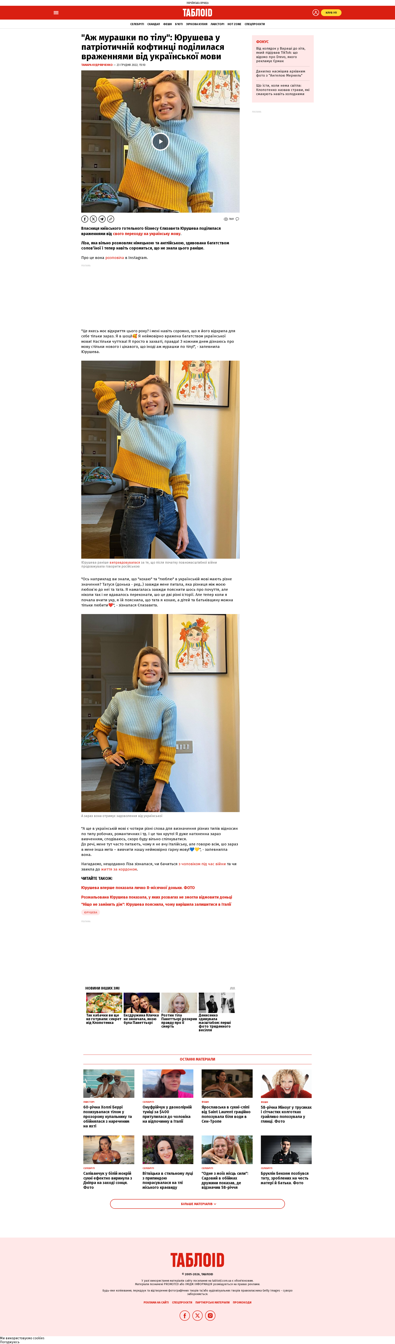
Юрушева (90, 912)
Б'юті (179, 24)
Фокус (262, 42)
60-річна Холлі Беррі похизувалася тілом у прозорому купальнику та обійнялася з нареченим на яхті (107, 1116)
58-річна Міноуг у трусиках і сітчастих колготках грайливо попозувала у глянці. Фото (286, 1114)
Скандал (153, 24)
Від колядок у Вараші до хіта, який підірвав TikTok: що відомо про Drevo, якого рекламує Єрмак (280, 54)
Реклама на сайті (156, 1302)
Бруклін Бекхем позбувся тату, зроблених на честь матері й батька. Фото (285, 1178)
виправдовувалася (124, 562)
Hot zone (234, 24)
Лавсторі (217, 24)
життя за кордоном (118, 869)
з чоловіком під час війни (203, 863)
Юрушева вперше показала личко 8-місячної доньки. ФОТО (138, 887)
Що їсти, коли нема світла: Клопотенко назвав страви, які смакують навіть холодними (282, 89)
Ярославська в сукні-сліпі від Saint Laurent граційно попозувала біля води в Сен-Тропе (226, 1114)
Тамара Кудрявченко (97, 65)
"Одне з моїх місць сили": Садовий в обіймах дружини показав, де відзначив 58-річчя (225, 1180)
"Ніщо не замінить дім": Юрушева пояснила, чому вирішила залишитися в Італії (156, 904)
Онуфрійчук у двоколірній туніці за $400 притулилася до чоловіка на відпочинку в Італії (167, 1114)
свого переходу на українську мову (146, 233)
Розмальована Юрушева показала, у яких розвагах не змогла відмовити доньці (156, 897)
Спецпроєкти (255, 24)
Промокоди (242, 1302)
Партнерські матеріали (212, 1302)
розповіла (114, 257)
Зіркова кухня (196, 24)
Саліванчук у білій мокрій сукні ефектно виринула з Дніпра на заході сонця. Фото (107, 1180)
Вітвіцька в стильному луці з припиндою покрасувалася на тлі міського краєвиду (168, 1180)
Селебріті (137, 24)
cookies (38, 1338)
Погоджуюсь (10, 1342)
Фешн (167, 24)
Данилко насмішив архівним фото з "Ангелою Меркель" (280, 73)
